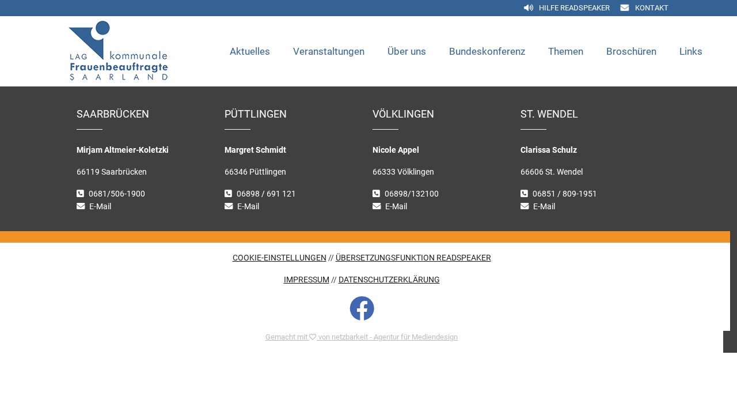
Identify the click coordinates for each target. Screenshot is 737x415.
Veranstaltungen (328, 51)
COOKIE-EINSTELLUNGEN (279, 258)
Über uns (407, 51)
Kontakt (651, 7)
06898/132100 (412, 194)
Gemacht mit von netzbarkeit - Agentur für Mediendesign (361, 337)
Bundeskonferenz (487, 51)
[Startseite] (143, 51)
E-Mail (100, 207)
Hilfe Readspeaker (574, 7)
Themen (565, 51)
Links (690, 51)
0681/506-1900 (117, 194)
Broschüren (631, 51)
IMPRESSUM (306, 280)
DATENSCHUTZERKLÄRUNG (389, 280)
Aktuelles (250, 51)
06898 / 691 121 (266, 194)
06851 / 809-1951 (565, 194)
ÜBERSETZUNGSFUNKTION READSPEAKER (413, 258)
